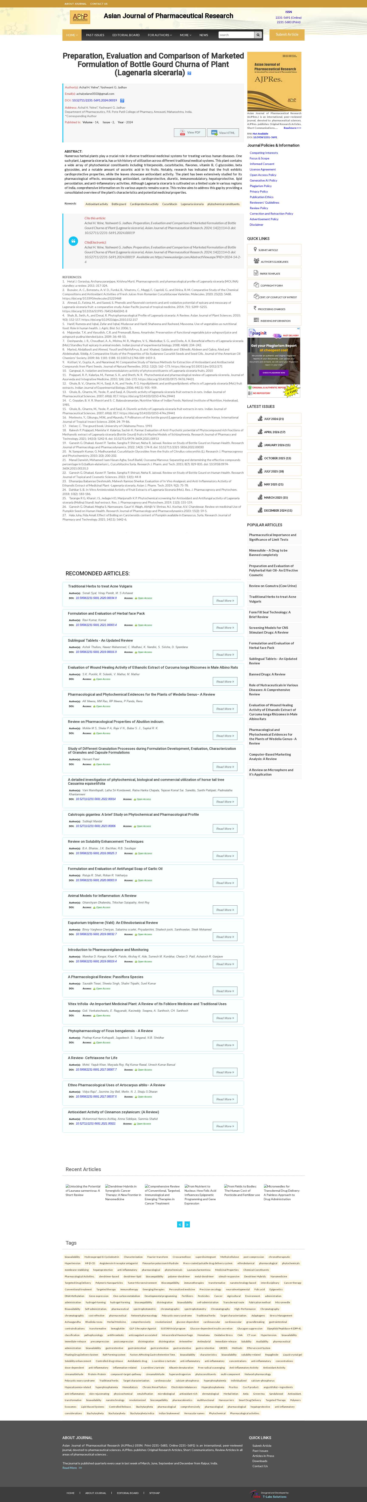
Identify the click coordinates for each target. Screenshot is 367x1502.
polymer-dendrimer (179, 1276)
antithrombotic (115, 1334)
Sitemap (154, 1493)
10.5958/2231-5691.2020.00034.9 (96, 598)
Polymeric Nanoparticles (109, 1282)
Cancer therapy (292, 1282)
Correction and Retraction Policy (271, 213)
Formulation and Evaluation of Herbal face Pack (106, 613)
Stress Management (281, 1315)
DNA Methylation (74, 1295)
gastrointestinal (278, 1321)
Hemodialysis (130, 1387)
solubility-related (251, 1354)
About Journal (75, 3)
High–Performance (245, 1308)
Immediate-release (226, 1341)
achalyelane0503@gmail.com (95, 93)
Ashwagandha (73, 1321)
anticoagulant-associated (143, 1334)
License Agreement (263, 169)
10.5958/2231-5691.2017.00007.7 (96, 1069)
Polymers (295, 1399)
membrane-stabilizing (77, 1269)
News (204, 35)
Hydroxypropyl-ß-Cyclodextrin (102, 1256)
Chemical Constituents (256, 1269)
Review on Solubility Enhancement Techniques (106, 841)
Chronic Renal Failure (155, 1387)
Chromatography (220, 1308)
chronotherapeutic (279, 1256)
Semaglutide (118, 1328)
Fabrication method (260, 1302)
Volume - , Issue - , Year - (108, 122)
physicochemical (123, 1393)
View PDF (192, 132)
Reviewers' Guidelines (264, 202)
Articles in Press (263, 1456)
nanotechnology (115, 1399)
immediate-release (75, 1341)
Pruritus (233, 1387)
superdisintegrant (205, 1256)
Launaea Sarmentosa (198, 1269)
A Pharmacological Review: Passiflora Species (105, 977)
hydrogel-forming (96, 1302)
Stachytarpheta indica (142, 1413)
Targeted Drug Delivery (78, 1282)
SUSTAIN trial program (173, 1328)
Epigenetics (276, 1289)
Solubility (246, 1341)
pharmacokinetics (182, 1399)
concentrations (238, 1360)
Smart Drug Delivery (250, 1399)
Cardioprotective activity (144, 204)
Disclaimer (256, 224)
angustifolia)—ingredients (278, 1387)
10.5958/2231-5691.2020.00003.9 (96, 880)
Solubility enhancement (78, 1360)
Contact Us (98, 3)
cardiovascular (211, 1321)
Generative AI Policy (263, 180)
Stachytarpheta (144, 1406)
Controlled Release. (120, 1406)
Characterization (133, 1256)
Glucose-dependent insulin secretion (211, 1328)
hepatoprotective (103, 1269)
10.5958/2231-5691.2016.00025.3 (96, 853)
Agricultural (234, 1295)
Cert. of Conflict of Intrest (278, 297)
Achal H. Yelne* (89, 87)
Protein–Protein (97, 1374)
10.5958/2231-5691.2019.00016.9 (96, 652)
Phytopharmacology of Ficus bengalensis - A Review (110, 1031)
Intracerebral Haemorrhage (177, 1334)
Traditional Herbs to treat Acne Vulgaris (100, 586)
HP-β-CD (90, 1263)
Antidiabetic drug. (137, 1360)
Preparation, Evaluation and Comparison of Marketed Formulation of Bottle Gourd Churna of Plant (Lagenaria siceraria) (153, 64)
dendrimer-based (109, 1276)
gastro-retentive (205, 1347)
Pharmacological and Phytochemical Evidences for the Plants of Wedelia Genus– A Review (141, 694)
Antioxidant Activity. (274, 1367)
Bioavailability (72, 1308)
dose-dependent (74, 1367)
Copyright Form (271, 285)
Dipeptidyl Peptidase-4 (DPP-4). (284, 1328)
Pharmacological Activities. (80, 1276)
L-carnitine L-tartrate (152, 1367)
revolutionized (163, 1321)
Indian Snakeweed (169, 1413)
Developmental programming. (161, 1295)
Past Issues (95, 35)
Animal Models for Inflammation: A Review (102, 896)
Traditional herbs (206, 1315)
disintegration (165, 1302)
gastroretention (160, 1347)
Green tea (259, 1393)
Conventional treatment (78, 1289)
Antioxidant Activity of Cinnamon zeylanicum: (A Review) (113, 1112)
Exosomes (70, 1406)
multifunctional (205, 1399)
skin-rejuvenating (99, 1393)
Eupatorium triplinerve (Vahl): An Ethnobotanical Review (113, 922)
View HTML (226, 133)
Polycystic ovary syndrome (177, 1315)
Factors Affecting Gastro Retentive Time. (152, 1354)
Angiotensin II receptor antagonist (119, 1263)
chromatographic (170, 1308)
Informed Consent (262, 164)
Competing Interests (264, 153)
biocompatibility (154, 1276)
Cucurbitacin (169, 204)
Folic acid (259, 1289)
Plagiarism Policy (261, 186)
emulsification (145, 1393)
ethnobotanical (245, 1263)
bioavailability (72, 1256)
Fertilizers (187, 1295)
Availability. (262, 1341)
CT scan (251, 1334)
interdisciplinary (270, 1282)
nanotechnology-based (243, 1282)
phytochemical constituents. (223, 204)
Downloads (260, 1461)
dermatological (210, 1393)
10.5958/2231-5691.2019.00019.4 (96, 961)
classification (72, 1334)
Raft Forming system (114, 1354)
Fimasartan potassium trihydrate (161, 1263)
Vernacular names (194, 1413)
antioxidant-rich (188, 1393)
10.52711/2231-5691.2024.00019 (94, 100)
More (184, 35)
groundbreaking (255, 1321)
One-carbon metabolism (126, 1295)
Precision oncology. (210, 1289)
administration (273, 1295)
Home (71, 35)
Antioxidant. (294, 1393)
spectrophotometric (144, 1308)
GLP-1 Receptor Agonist (142, 1328)
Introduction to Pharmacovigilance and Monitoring (108, 949)
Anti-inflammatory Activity (243, 1367)
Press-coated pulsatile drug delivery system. (208, 1263)
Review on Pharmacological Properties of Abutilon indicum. (116, 721)
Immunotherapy (129, 1289)
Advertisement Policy (264, 219)
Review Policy (259, 208)
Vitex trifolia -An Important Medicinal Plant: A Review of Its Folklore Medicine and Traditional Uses (147, 1004)
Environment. (252, 1295)
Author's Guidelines (273, 261)
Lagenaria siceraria (192, 204)
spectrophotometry (195, 1308)
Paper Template (269, 273)
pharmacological (268, 1263)
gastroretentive (114, 1347)
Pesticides (204, 1295)
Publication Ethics (262, 197)
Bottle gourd (119, 204)
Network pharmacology (144, 1315)
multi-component (230, 1374)
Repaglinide (271, 1354)
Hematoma (204, 1334)
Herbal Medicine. (116, 1321)
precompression (100, 1341)
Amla (245, 1393)
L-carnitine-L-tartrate (164, 1360)
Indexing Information (275, 320)
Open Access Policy (263, 175)
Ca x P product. (251, 1387)
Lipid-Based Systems (92, 1406)
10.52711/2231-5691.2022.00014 (96, 799)
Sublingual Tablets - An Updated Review (100, 640)
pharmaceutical (120, 1308)
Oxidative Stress (223, 1334)
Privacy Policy (259, 191)
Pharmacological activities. (245, 1413)
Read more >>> (292, 127)
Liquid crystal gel (292, 1354)
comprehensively (141, 1321)
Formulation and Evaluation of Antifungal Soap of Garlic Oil (115, 869)
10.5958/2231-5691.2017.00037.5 (96, 1096)
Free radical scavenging (211, 1367)
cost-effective (96, 1315)
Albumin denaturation (181, 1367)
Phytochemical (217, 1413)
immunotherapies (194, 1282)
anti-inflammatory (127, 1269)
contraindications (75, 1328)
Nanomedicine (279, 1276)
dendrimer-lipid (132, 1276)
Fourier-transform (157, 1256)
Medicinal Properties (227, 1269)
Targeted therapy (106, 1289)
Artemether (186, 1341)
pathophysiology (93, 1334)
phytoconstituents (205, 1374)
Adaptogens (258, 1315)
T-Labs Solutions (275, 1496)
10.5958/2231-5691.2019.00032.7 (96, 934)
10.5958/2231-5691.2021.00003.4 (96, 625)
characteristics (208, 1354)
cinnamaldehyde (74, 1374)
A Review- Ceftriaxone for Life (92, 1058)
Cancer (218, 1295)
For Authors (159, 35)
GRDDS (223, 1347)
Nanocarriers (226, 1399)
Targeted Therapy (276, 1399)
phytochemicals (291, 1263)
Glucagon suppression (250, 1328)
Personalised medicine (182, 1289)
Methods (237, 1347)
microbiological (166, 1393)
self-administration (208, 1302)
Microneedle (282, 1302)
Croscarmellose (182, 1256)
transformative (217, 1282)
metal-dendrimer (204, 1276)
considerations (73, 1413)
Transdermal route (233, 1302)
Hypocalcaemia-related (78, 1387)
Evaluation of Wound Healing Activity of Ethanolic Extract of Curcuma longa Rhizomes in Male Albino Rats (153, 667)
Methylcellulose (229, 1256)
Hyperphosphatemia (213, 1387)
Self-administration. (96, 1308)
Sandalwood (276, 1393)
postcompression (123, 1341)
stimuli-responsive (229, 1276)
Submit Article (287, 34)
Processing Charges (270, 309)
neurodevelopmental (238, 1289)
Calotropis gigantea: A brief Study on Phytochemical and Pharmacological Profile (133, 814)
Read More (224, 600)
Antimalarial (204, 1341)
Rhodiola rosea (93, 1321)
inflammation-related (125, 1367)
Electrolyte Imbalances (184, 1387)
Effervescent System (258, 1347)
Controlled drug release (109, 1360)
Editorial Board (126, 35)
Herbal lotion (231, 1393)
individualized (239, 1380)
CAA (240, 1334)
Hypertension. (269, 1334)
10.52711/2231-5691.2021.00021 (96, 1123)
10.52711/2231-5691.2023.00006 (96, 826)
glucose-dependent (187, 1321)
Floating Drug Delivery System (81, 1354)
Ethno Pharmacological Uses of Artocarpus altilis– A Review (116, 1085)
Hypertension (72, 1263)
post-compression (254, 1256)
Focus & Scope (259, 158)
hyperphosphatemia (215, 1380)
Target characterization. (233, 1315)
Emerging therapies (154, 1289)
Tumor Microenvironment (142, 1282)
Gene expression (99, 1295)
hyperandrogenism (180, 1374)
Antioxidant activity (97, 204)
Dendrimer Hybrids (255, 1276)
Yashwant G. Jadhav (113, 87)
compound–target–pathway (126, 1374)
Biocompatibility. (170, 1282)
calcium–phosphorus (187, 1380)
